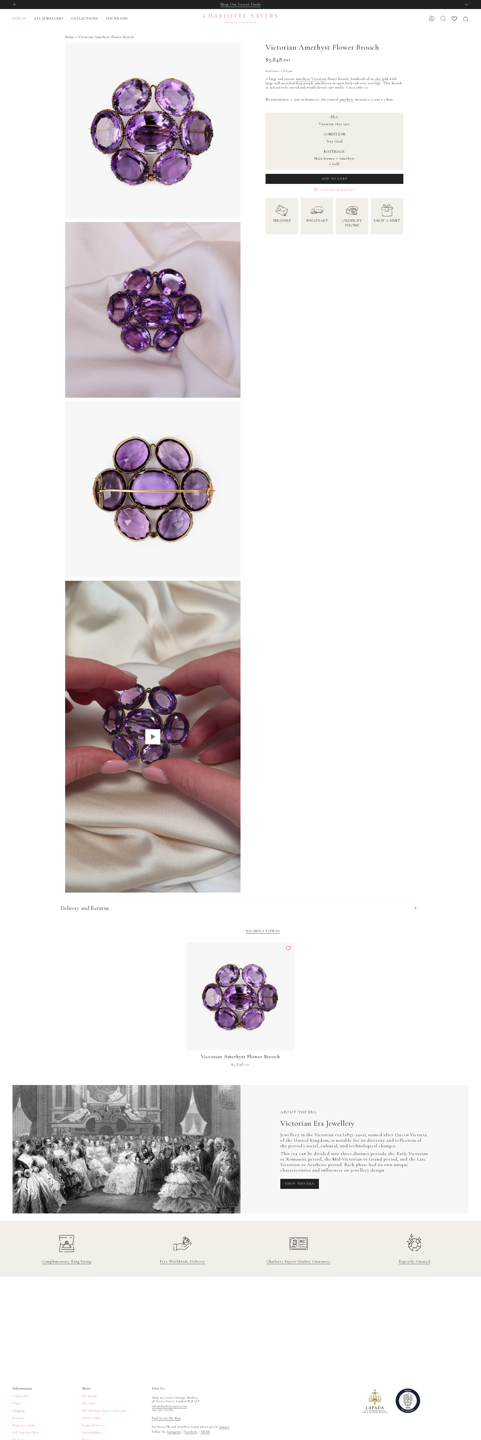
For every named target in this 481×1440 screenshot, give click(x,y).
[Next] (466, 4)
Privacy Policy (92, 1418)
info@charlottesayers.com (169, 1406)
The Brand (89, 1396)
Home (69, 37)
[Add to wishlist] (288, 949)
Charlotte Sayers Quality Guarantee (298, 1261)
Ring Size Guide (24, 1425)
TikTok (205, 1431)
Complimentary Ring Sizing (66, 1261)
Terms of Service (93, 1425)
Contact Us (20, 1396)
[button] (48, 19)
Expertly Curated (414, 1261)
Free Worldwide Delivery (182, 1261)
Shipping (19, 1410)
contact (224, 1426)
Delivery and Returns (85, 908)
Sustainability (92, 1432)
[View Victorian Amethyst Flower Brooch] (153, 737)
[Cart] (465, 18)
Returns (18, 1418)
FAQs (16, 1403)
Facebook (190, 1431)
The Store (89, 1403)
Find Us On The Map (166, 1418)
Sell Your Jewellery (26, 1432)
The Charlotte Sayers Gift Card (104, 1410)
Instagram (174, 1431)
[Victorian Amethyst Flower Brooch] (241, 996)
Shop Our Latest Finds (240, 4)
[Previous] (15, 4)
